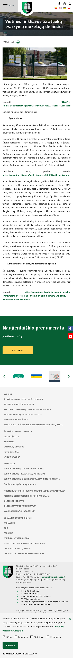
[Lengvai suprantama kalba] (60, 4)
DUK (6, 528)
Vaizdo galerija (12, 457)
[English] (60, 8)
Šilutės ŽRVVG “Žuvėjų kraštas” (20, 506)
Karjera (8, 394)
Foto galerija (11, 451)
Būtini (9, 637)
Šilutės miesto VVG (14, 501)
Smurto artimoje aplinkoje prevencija (24, 543)
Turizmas (9, 441)
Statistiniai (39, 637)
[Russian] (69, 8)
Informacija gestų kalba (17, 548)
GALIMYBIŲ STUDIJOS (14, 446)
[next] (68, 376)
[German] (64, 8)
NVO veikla (9, 463)
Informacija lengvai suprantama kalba (24, 553)
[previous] (4, 376)
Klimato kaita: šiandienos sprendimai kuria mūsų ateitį (33, 424)
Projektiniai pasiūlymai (16, 419)
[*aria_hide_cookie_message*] (69, 619)
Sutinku (10, 645)
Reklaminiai (55, 637)
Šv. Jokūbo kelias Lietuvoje (18, 431)
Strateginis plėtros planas (19, 404)
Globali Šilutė (11, 436)
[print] (18, 42)
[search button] (70, 4)
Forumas (8, 533)
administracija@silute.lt (53, 577)
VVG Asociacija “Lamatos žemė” (19, 511)
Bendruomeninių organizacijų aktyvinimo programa (32, 479)
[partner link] (18, 376)
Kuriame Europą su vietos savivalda (23, 414)
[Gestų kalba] (65, 4)
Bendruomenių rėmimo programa (20, 484)
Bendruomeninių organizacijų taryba (24, 468)
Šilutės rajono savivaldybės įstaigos (23, 399)
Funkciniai (23, 637)
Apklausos (9, 523)
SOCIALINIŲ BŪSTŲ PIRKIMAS (18, 518)
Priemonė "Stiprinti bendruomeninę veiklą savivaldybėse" (34, 491)
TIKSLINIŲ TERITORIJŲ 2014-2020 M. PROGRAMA (27, 409)
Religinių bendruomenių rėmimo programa (26, 496)
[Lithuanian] (55, 8)
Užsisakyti (18, 350)
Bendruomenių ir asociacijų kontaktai (24, 473)
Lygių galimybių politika (16, 538)
